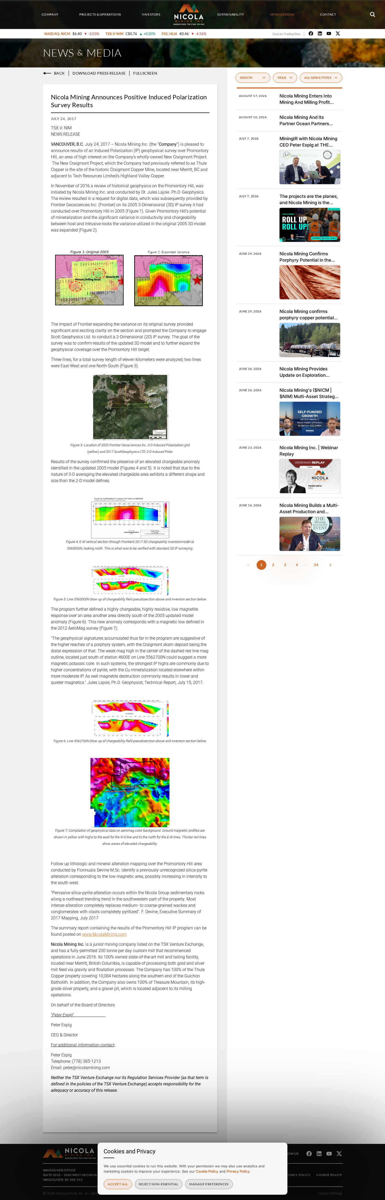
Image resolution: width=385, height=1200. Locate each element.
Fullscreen (145, 73)
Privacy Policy (297, 1175)
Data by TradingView (286, 33)
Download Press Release (99, 73)
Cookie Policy (329, 1175)
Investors (151, 14)
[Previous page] (248, 565)
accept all (118, 1184)
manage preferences (209, 1184)
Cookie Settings (330, 1193)
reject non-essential (158, 1184)
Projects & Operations (100, 14)
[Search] (372, 14)
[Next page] (330, 565)
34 (316, 565)
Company (50, 14)
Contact (328, 14)
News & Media (282, 14)
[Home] (189, 14)
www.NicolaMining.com (104, 934)
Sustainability (230, 14)
